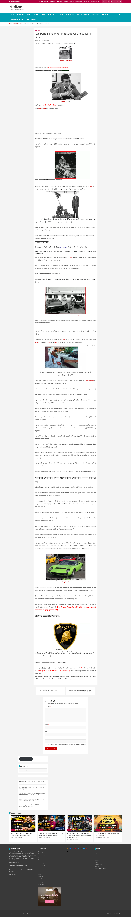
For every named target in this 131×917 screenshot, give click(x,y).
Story (29, 15)
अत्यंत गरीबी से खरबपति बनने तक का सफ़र (48, 690)
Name (47, 724)
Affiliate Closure (78, 1)
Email (46, 731)
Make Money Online (17, 19)
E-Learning (51, 15)
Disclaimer (52, 1)
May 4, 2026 (42, 837)
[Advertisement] (65, 120)
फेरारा (44, 109)
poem (41, 880)
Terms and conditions (43, 1)
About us (72, 1)
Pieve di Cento (64, 247)
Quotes (36, 15)
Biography (20, 15)
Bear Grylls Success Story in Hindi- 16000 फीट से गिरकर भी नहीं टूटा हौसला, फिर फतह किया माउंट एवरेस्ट (79, 835)
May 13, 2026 (14, 837)
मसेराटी (56, 342)
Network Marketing (42, 866)
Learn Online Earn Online (96, 1)
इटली (39, 109)
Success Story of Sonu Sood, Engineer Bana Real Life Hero (80, 691)
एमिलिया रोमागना (90, 380)
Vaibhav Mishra (41, 913)
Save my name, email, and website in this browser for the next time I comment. (66, 744)
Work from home (26, 759)
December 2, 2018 (39, 40)
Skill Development (83, 15)
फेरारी (64, 340)
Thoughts (105, 15)
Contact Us (86, 1)
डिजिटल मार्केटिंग (95, 15)
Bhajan (41, 878)
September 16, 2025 (100, 837)
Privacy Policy (59, 1)
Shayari (41, 882)
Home (12, 15)
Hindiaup (15, 6)
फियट (71, 257)
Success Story (75, 315)
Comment (48, 706)
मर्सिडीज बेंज (38, 342)
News (61, 15)
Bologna (90, 186)
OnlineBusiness (43, 856)
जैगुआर (48, 342)
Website (47, 738)
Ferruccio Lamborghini (65, 60)
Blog (96, 856)
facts (43, 15)
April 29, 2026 (70, 839)
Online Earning (31, 19)
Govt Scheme (70, 15)
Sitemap (66, 1)
